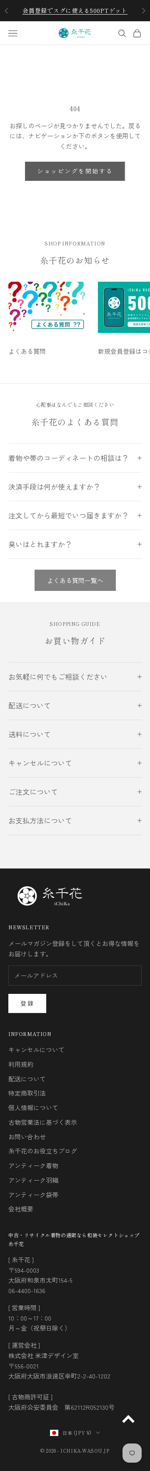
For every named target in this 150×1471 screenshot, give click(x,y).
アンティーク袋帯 (33, 1194)
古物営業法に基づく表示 (42, 1122)
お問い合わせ (27, 1136)
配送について (27, 1078)
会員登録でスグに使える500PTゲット (74, 10)
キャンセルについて (36, 1049)
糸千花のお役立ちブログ (42, 1150)
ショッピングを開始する (75, 171)
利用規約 (20, 1064)
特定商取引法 (27, 1092)
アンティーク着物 (33, 1165)
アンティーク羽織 (33, 1180)
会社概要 (20, 1208)
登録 (27, 1003)
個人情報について (33, 1107)
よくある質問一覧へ (75, 580)
